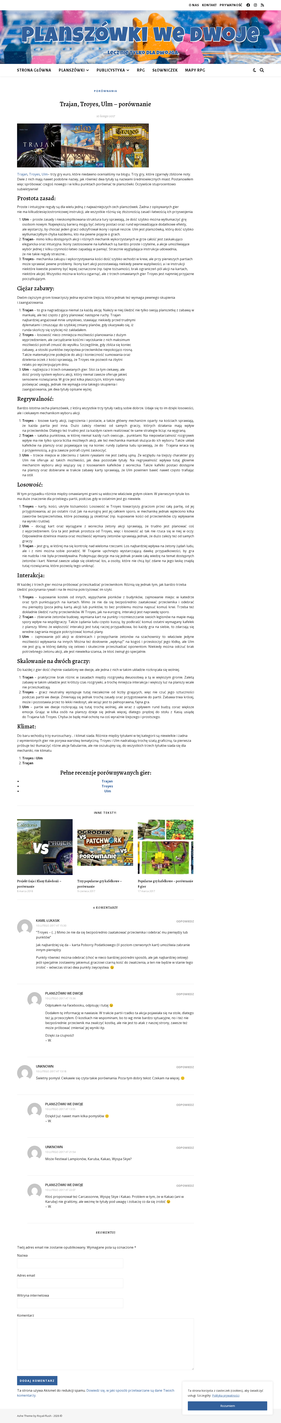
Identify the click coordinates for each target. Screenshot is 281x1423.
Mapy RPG (195, 70)
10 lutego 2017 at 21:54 (60, 1152)
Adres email (26, 1275)
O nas (194, 5)
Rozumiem (227, 1406)
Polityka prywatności (225, 1395)
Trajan (22, 174)
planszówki (72, 70)
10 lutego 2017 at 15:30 (51, 925)
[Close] (268, 1384)
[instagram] (256, 5)
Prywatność (231, 5)
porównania (105, 91)
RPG (141, 70)
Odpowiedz (185, 921)
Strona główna (34, 70)
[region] (227, 1398)
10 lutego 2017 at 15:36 (60, 998)
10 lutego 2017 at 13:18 (51, 1071)
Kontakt (209, 5)
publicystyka (110, 70)
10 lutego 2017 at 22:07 (60, 1190)
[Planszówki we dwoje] (140, 37)
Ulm (45, 174)
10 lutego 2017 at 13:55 (60, 1109)
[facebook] (248, 5)
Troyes (34, 174)
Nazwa (22, 1255)
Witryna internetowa (33, 1295)
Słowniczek (165, 70)
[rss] (262, 5)
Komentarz (25, 1315)
